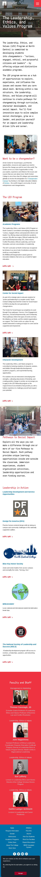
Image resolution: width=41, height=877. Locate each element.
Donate (12, 833)
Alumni (29, 833)
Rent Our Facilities (29, 839)
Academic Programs (12, 839)
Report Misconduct (29, 842)
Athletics (29, 828)
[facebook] (14, 854)
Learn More (7, 266)
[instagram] (26, 854)
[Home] (9, 3)
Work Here (12, 848)
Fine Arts (29, 831)
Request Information (12, 831)
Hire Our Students (29, 836)
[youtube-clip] (22, 854)
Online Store (12, 842)
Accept (20, 873)
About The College (12, 845)
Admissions (12, 836)
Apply (12, 828)
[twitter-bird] (18, 854)
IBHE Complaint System (29, 846)
